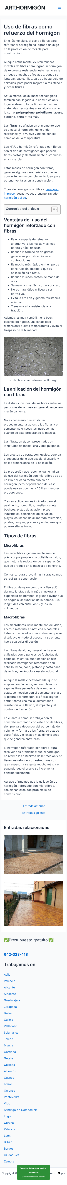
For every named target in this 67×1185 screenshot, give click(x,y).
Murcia (8, 1045)
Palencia (9, 1129)
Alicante (9, 987)
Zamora (9, 1161)
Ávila (7, 974)
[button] (53, 209)
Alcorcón (10, 1071)
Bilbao (8, 1142)
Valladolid (10, 1026)
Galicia (8, 1019)
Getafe (8, 1058)
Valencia (9, 981)
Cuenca (9, 1077)
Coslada (9, 1064)
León (7, 1135)
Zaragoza (10, 1007)
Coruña (9, 1122)
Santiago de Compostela (21, 1110)
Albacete (10, 994)
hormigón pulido (15, 197)
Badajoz (9, 1013)
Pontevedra (11, 1097)
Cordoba (10, 1052)
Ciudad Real (12, 1155)
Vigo (7, 1103)
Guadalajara (12, 1000)
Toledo (8, 1039)
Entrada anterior (34, 806)
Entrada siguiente (33, 812)
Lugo (7, 1116)
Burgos (8, 1148)
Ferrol (8, 1084)
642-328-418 (16, 954)
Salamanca (11, 1032)
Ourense (9, 1090)
